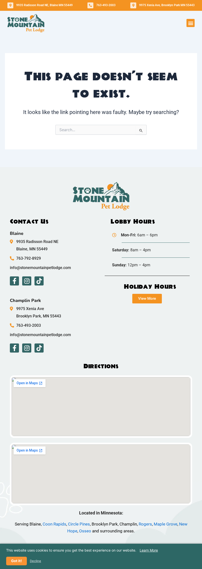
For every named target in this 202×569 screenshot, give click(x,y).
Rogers (145, 524)
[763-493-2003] (90, 5)
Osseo (85, 530)
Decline (35, 561)
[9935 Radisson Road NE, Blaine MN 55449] (10, 5)
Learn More (149, 550)
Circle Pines (79, 524)
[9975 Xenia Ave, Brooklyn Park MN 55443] (133, 5)
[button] (190, 23)
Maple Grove (165, 524)
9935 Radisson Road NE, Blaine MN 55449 (44, 5)
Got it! (16, 561)
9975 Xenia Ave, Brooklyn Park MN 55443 (167, 5)
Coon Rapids (54, 524)
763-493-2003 (106, 5)
